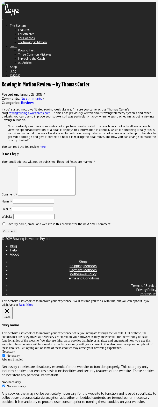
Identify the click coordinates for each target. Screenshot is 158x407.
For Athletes (26, 34)
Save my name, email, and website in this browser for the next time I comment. (59, 224)
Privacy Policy (146, 290)
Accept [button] (13, 304)
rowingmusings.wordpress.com (29, 113)
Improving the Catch (31, 58)
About (14, 254)
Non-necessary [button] (11, 382)
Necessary (13, 355)
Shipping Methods (83, 266)
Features (24, 29)
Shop (13, 67)
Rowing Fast (26, 50)
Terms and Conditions (83, 278)
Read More (26, 304)
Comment (9, 194)
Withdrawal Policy (83, 274)
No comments (31, 99)
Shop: (83, 262)
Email (6, 209)
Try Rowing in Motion (32, 42)
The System (18, 25)
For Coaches (26, 38)
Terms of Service (143, 286)
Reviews (27, 103)
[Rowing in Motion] (10, 9)
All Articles (25, 62)
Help (13, 250)
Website (7, 216)
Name (7, 201)
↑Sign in (15, 75)
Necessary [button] (8, 351)
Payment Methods (83, 270)
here (43, 146)
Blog (13, 71)
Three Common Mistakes (34, 54)
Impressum (148, 294)
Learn (13, 46)
